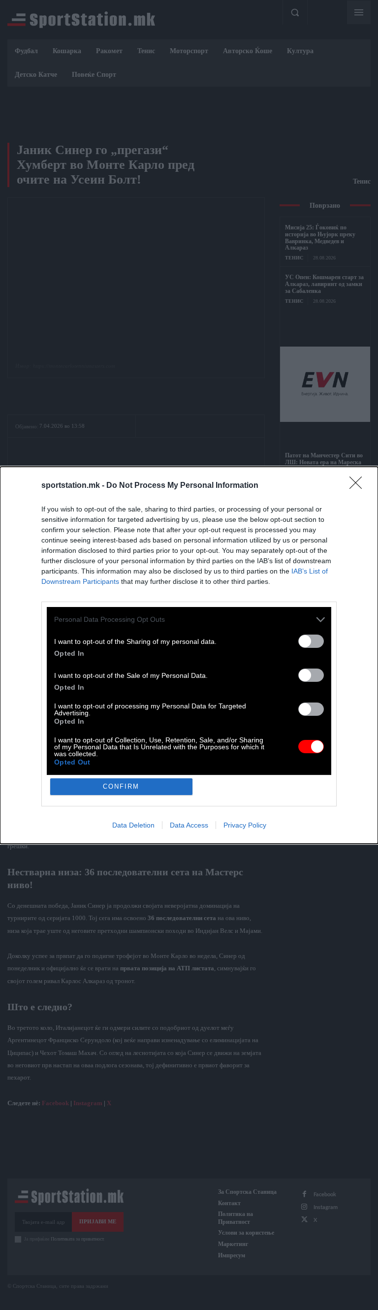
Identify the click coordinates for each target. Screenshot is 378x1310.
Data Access (189, 825)
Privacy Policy (244, 825)
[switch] (311, 641)
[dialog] (189, 655)
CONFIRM (121, 786)
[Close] (358, 486)
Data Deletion (133, 825)
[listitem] (189, 619)
